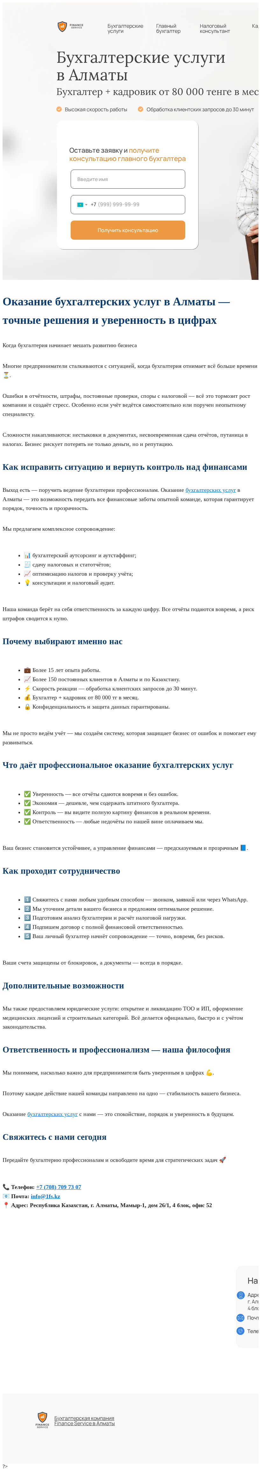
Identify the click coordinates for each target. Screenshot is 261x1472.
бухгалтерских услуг (211, 490)
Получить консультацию (128, 230)
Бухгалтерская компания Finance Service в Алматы (84, 1421)
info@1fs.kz (45, 1196)
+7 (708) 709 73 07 (58, 1187)
